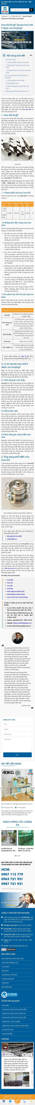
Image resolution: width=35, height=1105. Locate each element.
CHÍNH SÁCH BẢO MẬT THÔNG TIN (14, 1013)
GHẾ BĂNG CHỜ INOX (9, 975)
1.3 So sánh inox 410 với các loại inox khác (18, 71)
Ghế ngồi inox (12, 539)
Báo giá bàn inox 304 (14, 536)
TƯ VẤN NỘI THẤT (15, 16)
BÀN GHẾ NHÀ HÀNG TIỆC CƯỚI (13, 959)
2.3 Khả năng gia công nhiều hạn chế (17, 87)
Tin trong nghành (21, 807)
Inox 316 (10, 583)
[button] (15, 856)
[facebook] (17, 1065)
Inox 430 (10, 588)
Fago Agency (28, 1098)
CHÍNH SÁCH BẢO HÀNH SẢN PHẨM (14, 1009)
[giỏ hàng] (3, 1101)
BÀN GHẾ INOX (7, 987)
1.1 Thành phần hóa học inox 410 (17, 62)
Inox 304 (10, 580)
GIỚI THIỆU (5, 1005)
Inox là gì (24, 356)
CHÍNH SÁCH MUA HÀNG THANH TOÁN (15, 1026)
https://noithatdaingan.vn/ (22, 623)
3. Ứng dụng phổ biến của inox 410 (16, 91)
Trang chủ (4, 16)
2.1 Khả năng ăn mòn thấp (15, 80)
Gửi (17, 755)
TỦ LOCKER (5, 967)
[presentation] (1, 788)
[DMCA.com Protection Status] (8, 949)
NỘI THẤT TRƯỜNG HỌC (10, 963)
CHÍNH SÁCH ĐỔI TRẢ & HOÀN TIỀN (14, 1017)
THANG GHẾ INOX (8, 979)
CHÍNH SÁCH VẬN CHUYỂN (11, 1022)
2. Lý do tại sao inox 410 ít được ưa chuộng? (16, 76)
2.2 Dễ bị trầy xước (12, 83)
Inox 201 (10, 586)
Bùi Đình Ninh (26, 705)
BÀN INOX (5, 971)
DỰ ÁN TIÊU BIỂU (7, 1034)
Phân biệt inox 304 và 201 (16, 591)
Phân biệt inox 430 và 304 (16, 594)
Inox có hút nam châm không (17, 597)
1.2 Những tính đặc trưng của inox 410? (17, 66)
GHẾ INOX (5, 983)
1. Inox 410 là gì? (10, 59)
